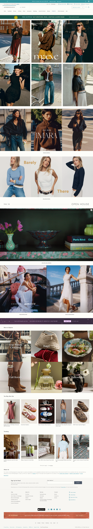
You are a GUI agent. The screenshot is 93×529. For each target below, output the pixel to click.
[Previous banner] (7, 1)
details (18, 4)
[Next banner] (85, 1)
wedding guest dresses (74, 473)
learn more (59, 1)
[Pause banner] (88, 1)
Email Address (50, 480)
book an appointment (69, 314)
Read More (6, 475)
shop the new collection (46, 262)
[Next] (88, 413)
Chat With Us (73, 499)
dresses (34, 473)
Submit (78, 482)
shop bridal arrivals (23, 314)
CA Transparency (19, 527)
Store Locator (73, 492)
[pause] (91, 210)
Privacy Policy (63, 487)
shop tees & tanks (46, 198)
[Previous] (5, 413)
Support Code (36, 527)
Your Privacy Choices (44, 527)
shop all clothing (46, 152)
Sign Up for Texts (74, 497)
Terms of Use (12, 527)
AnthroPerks (73, 494)
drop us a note (53, 1)
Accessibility (25, 527)
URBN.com (31, 527)
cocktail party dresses (63, 473)
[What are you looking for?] (82, 7)
